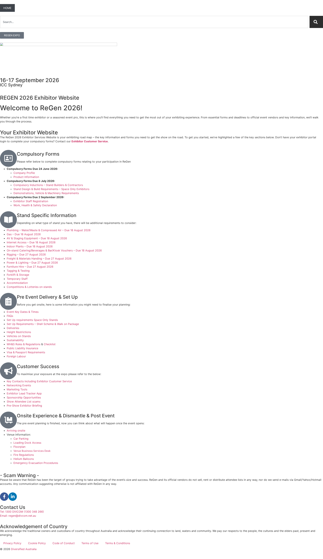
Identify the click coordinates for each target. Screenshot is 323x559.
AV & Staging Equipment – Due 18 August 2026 (37, 238)
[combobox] (154, 22)
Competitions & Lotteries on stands (29, 287)
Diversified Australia (24, 549)
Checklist (50, 344)
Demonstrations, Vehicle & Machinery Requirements (46, 193)
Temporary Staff (17, 278)
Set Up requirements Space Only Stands (32, 320)
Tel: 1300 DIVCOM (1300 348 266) (22, 511)
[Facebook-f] (4, 496)
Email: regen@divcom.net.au (18, 515)
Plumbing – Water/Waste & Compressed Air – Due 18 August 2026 (49, 230)
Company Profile (24, 173)
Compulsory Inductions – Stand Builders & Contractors (48, 185)
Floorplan (19, 446)
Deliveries (13, 328)
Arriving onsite (16, 430)
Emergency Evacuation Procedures (35, 463)
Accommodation (17, 282)
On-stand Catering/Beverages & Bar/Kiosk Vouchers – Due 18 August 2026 (54, 250)
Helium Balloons (23, 459)
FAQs (10, 316)
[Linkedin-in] (12, 496)
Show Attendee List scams (23, 401)
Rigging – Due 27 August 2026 (26, 254)
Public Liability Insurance (22, 348)
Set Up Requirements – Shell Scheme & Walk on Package (43, 324)
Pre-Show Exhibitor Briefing (24, 405)
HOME (7, 8)
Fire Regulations (23, 454)
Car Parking (20, 438)
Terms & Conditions (117, 543)
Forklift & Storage (18, 274)
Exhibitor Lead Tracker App (24, 393)
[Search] (316, 22)
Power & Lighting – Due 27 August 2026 (32, 262)
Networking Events (19, 385)
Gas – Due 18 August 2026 (24, 234)
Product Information (26, 177)
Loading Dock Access (27, 442)
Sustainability (15, 340)
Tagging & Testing (18, 270)
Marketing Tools (17, 389)
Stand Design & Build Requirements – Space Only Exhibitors (51, 189)
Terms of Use (89, 543)
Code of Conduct (63, 543)
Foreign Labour (16, 356)
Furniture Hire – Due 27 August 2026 (30, 266)
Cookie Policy (37, 543)
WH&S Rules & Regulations (24, 344)
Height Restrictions (19, 332)
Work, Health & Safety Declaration (35, 205)
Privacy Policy (12, 543)
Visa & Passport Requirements (26, 352)
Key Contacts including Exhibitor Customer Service (39, 381)
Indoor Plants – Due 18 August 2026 (30, 246)
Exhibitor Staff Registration (30, 201)
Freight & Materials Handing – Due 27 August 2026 (39, 258)
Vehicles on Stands (19, 336)
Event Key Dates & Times (23, 311)
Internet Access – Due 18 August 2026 (31, 242)
